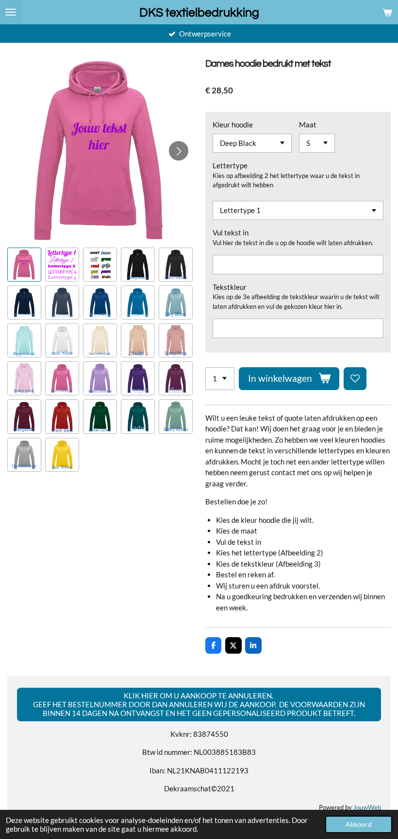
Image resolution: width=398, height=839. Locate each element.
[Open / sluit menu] (10, 12)
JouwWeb (367, 807)
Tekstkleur (230, 287)
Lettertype (230, 165)
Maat (307, 124)
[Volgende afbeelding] (178, 151)
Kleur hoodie (233, 124)
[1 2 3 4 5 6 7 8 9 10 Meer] (219, 378)
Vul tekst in (231, 232)
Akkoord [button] (359, 824)
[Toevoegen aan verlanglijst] (355, 378)
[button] (24, 265)
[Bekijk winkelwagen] (387, 12)
